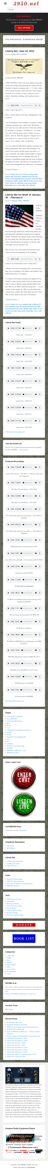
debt (12, 176)
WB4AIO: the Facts (13, 753)
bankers (7, 176)
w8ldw (24, 185)
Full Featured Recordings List (14, 701)
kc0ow (21, 309)
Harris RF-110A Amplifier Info (16, 737)
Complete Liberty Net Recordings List (19, 730)
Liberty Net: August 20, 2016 (16, 1056)
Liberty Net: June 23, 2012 (19, 51)
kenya (36, 181)
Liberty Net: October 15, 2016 (16, 1043)
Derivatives (17, 176)
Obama (34, 183)
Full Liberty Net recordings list (15, 432)
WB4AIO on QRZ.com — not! (16, 750)
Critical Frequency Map (14, 906)
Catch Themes (31, 1167)
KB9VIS (26, 181)
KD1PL (26, 309)
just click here (23, 450)
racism (23, 311)
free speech (28, 179)
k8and (21, 181)
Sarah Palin (29, 311)
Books (9, 725)
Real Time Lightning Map (15, 915)
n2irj (25, 183)
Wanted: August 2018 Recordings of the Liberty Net (23, 1036)
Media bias (20, 183)
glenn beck (30, 306)
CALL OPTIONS (24, 28)
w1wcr (15, 185)
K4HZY (15, 181)
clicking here (22, 830)
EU (40, 304)
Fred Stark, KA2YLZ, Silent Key (17, 1025)
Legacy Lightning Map (14, 910)
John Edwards (13, 309)
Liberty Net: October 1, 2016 (16, 1045)
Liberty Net (14, 174)
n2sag (29, 183)
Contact (9, 732)
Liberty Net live (12, 866)
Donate (9, 734)
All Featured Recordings (14, 721)
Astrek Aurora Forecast (14, 899)
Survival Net (11, 969)
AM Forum (10, 846)
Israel (7, 309)
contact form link (23, 1094)
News (8, 960)
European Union (27, 176)
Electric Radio (11, 908)
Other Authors (11, 965)
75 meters (26, 174)
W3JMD (9, 748)
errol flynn (35, 304)
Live (8, 739)
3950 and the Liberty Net (15, 716)
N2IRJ (9, 958)
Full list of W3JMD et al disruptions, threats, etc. (20, 994)
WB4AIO (24, 54)
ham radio (35, 179)
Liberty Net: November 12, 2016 (17, 1041)
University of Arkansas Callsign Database (20, 883)
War (27, 185)
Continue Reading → (12, 169)
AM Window (11, 848)
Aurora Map (10, 901)
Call (8, 728)
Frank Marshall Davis (17, 179)
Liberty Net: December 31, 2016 (17, 1038)
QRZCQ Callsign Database (15, 881)
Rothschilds (8, 185)
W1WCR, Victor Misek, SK (15, 746)
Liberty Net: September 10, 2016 (17, 1052)
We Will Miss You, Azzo (14, 1022)
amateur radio (33, 174)
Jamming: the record (13, 863)
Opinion (9, 962)
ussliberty (10, 744)
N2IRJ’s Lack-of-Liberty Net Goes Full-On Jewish (22, 1027)
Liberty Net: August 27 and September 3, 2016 (21, 1054)
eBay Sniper (9, 1009)
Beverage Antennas (13, 904)
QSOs (8, 967)
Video (9, 974)
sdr (8, 741)
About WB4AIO (12, 719)
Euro (6, 306)
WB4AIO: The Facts (13, 886)
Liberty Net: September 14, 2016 (17, 1050)
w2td (19, 185)
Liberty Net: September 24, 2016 (17, 1047)
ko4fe (30, 309)
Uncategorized (11, 971)
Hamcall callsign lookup (14, 879)
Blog (8, 723)
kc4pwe (31, 181)
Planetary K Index (12, 913)
